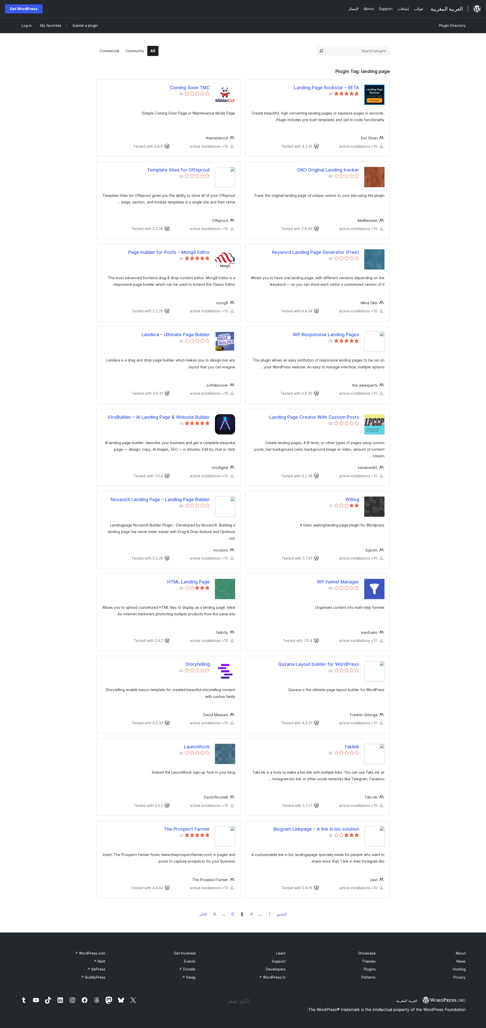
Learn (281, 953)
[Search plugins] (321, 51)
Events (189, 961)
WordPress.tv (272, 977)
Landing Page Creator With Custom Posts (314, 417)
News (461, 961)
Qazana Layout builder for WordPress (318, 664)
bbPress (96, 969)
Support (279, 961)
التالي (203, 914)
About (461, 953)
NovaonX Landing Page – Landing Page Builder (160, 499)
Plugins (370, 969)
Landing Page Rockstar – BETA (326, 87)
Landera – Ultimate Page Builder (175, 334)
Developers (276, 969)
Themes (369, 961)
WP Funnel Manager (338, 581)
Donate (187, 969)
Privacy (459, 977)
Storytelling (197, 664)
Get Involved (184, 953)
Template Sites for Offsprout (178, 170)
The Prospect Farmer (187, 829)
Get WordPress (24, 9)
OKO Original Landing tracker (328, 170)
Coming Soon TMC (190, 87)
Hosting (459, 969)
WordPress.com (90, 953)
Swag (188, 977)
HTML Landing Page (188, 581)
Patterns (368, 977)
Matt (99, 961)
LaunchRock (197, 746)
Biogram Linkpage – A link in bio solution (316, 829)
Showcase (367, 953)
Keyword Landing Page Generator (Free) (315, 252)
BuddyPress (93, 977)
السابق (282, 914)
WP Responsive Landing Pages (326, 334)
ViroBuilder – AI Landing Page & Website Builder (159, 417)
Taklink (351, 746)
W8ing (352, 499)
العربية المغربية (406, 1001)
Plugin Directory (452, 25)
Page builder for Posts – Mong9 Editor (169, 252)
